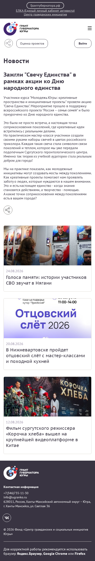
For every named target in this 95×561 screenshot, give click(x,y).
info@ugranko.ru (15, 497)
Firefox (80, 553)
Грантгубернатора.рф (45, 6)
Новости (16, 60)
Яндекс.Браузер (29, 553)
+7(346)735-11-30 (16, 493)
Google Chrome (55, 553)
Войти (83, 43)
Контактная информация (21, 487)
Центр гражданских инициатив (45, 14)
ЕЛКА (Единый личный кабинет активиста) (45, 11)
